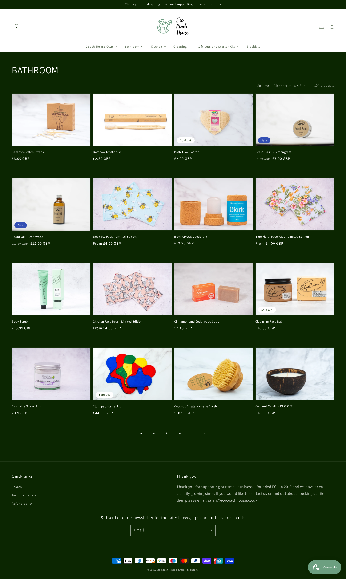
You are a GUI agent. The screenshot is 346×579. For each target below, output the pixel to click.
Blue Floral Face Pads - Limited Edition (282, 237)
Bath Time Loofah (186, 152)
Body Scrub (20, 321)
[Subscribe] (210, 530)
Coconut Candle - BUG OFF (273, 406)
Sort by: (263, 85)
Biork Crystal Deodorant (190, 237)
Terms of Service (24, 495)
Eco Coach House (166, 569)
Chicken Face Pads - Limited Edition (117, 321)
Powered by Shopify (187, 569)
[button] (17, 26)
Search (17, 487)
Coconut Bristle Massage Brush (195, 406)
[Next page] (205, 433)
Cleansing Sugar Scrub (27, 406)
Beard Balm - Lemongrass (273, 152)
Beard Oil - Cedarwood (27, 237)
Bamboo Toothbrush (107, 152)
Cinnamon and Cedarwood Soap (196, 321)
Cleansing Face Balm (269, 321)
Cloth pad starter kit (107, 406)
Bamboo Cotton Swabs (28, 152)
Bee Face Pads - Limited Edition (115, 237)
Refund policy (22, 503)
